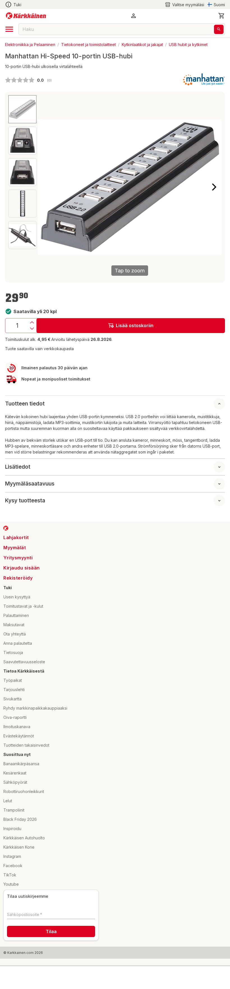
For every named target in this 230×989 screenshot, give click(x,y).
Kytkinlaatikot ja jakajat (142, 44)
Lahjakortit (16, 537)
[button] (184, 4)
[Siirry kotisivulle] (26, 15)
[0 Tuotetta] (221, 15)
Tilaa (51, 931)
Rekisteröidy (18, 578)
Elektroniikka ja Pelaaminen (30, 44)
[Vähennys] (32, 328)
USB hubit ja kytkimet (188, 44)
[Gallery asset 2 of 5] (22, 141)
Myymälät (14, 547)
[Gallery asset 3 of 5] (22, 172)
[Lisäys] (32, 322)
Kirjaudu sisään (21, 568)
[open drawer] (9, 29)
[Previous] (45, 187)
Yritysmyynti (18, 557)
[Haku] (219, 29)
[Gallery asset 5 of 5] (22, 235)
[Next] (214, 187)
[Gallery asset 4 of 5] (22, 204)
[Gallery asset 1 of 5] (22, 109)
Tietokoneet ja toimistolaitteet (88, 44)
